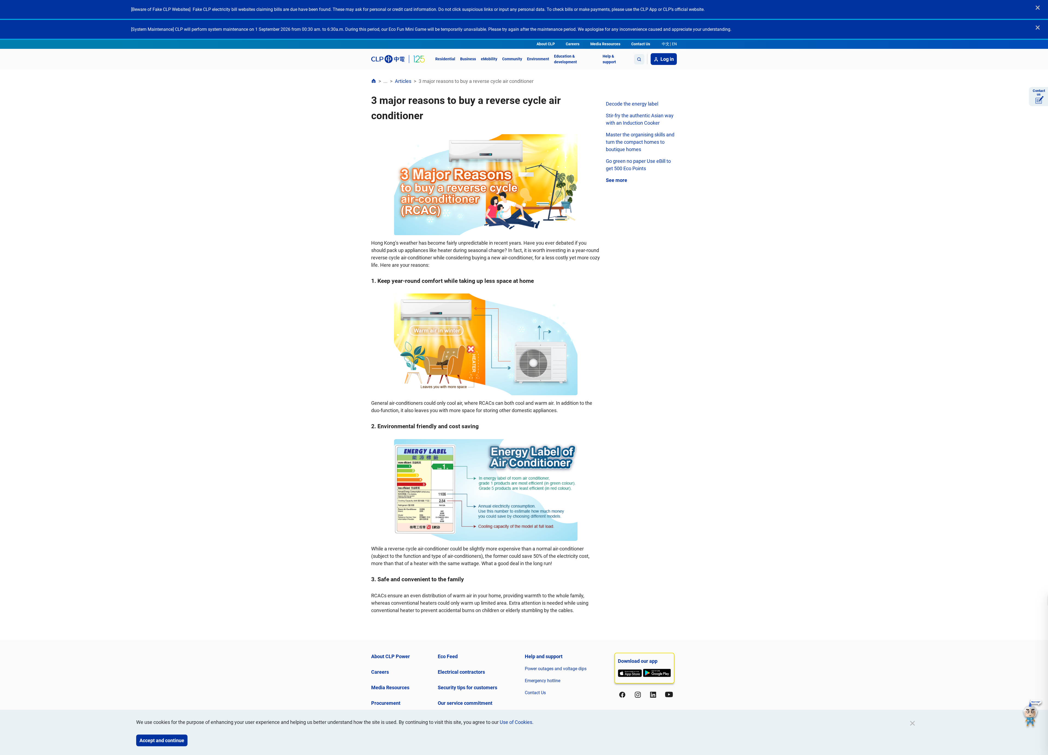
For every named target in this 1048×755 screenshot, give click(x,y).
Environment (538, 59)
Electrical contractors (461, 672)
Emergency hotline (542, 680)
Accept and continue (161, 740)
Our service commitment (465, 703)
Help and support (543, 656)
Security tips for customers (467, 687)
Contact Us (640, 44)
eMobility (489, 59)
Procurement (385, 703)
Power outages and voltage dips (555, 668)
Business (468, 59)
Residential (445, 59)
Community (512, 59)
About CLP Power (390, 656)
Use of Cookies (516, 722)
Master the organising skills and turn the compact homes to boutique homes (640, 142)
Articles (403, 81)
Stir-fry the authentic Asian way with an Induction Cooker (640, 119)
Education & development (565, 59)
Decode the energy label (632, 104)
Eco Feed (448, 656)
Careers (572, 44)
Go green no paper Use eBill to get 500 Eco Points (638, 164)
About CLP (546, 44)
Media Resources (605, 44)
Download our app (637, 661)
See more (616, 180)
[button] (1032, 714)
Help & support (609, 59)
